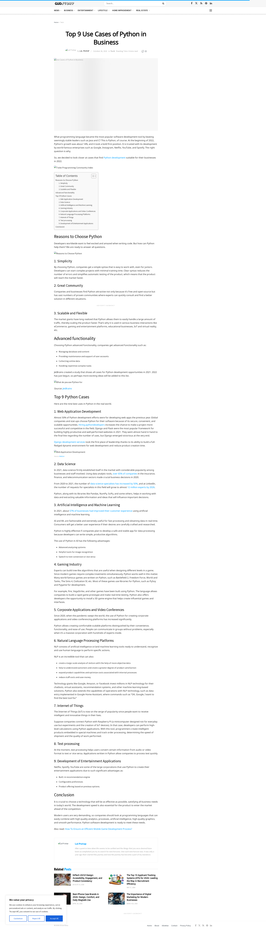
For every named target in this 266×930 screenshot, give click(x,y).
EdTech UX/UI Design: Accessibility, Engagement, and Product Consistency (87, 878)
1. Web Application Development (71, 199)
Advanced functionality (65, 192)
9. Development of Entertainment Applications (76, 223)
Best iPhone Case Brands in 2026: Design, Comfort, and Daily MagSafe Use (86, 897)
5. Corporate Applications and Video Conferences (77, 211)
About (156, 925)
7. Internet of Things (66, 217)
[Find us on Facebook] (191, 3)
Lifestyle (103, 10)
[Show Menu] (210, 10)
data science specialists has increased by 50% (114, 483)
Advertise (165, 925)
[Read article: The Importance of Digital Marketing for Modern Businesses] (116, 899)
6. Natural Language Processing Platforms (74, 214)
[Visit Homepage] (64, 3)
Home (56, 22)
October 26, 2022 (100, 51)
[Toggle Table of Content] (92, 176)
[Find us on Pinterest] (206, 3)
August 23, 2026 (78, 885)
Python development (115, 157)
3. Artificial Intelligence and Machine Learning (75, 205)
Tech (62, 22)
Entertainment (85, 10)
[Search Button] (164, 3)
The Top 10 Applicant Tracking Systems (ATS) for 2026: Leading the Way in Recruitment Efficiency (142, 879)
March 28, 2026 (132, 904)
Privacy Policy (185, 925)
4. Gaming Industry (66, 208)
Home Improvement (121, 10)
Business (68, 10)
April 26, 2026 (77, 904)
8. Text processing (65, 220)
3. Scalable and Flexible (67, 189)
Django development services (69, 441)
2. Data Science (64, 202)
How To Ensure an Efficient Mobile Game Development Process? (98, 828)
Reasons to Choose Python (67, 180)
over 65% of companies (125, 473)
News (56, 10)
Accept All (54, 918)
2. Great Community (66, 186)
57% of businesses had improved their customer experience (101, 510)
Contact (174, 925)
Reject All (36, 918)
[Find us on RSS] (201, 3)
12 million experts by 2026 (141, 487)
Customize (18, 918)
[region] (36, 909)
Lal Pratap (84, 51)
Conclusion (60, 226)
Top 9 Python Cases (64, 196)
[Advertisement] (188, 41)
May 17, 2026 (131, 887)
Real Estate (142, 10)
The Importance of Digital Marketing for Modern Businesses (139, 897)
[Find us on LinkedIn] (211, 3)
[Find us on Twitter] (196, 3)
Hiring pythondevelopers (92, 424)
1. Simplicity (63, 183)
